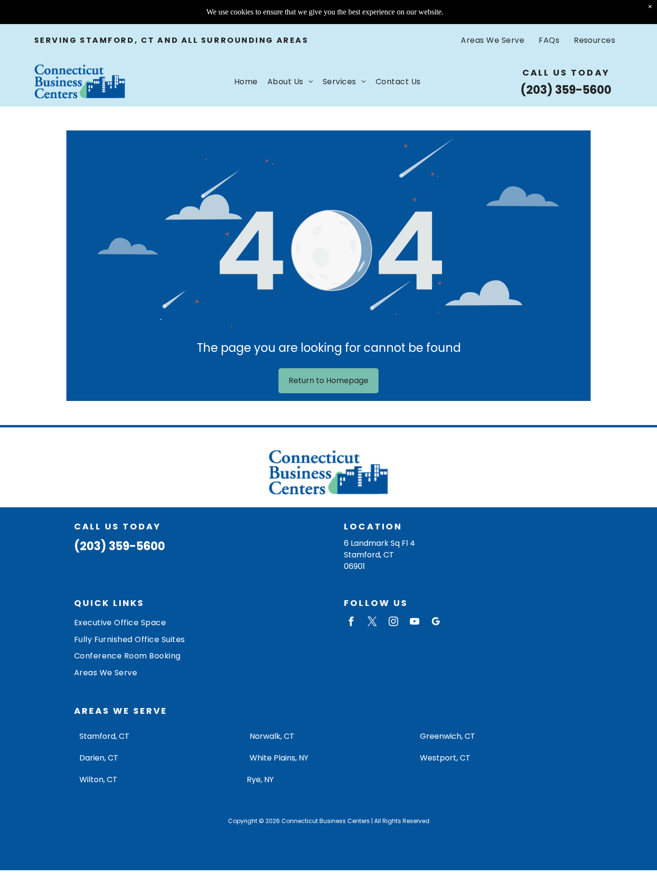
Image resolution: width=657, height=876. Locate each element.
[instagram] (393, 622)
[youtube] (414, 622)
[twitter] (372, 622)
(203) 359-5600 (565, 90)
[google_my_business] (436, 622)
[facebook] (351, 622)
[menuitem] (492, 40)
